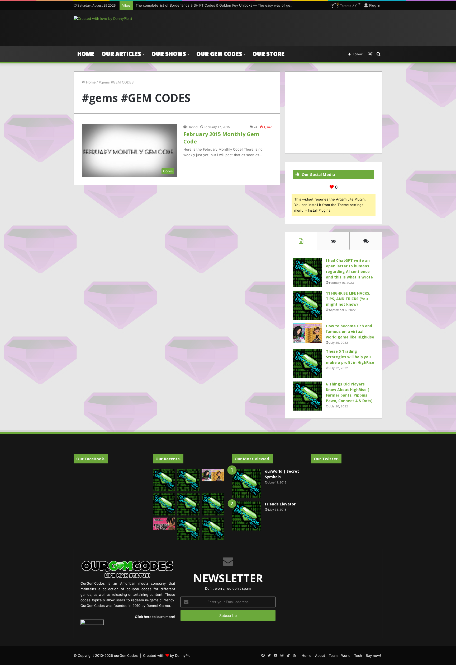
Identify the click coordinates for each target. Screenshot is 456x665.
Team (333, 655)
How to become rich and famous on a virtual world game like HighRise (350, 331)
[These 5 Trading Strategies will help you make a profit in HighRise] (307, 363)
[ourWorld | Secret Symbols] (246, 483)
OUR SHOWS (168, 54)
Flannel (192, 127)
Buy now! (373, 655)
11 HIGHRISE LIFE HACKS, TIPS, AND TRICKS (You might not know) (348, 299)
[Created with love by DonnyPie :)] (103, 18)
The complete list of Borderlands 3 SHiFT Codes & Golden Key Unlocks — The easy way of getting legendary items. (231, 5)
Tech (358, 655)
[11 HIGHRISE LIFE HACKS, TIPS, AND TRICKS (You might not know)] (307, 305)
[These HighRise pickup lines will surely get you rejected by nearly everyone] (164, 524)
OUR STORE (268, 54)
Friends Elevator (280, 503)
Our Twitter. (326, 458)
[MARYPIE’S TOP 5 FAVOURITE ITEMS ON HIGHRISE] (213, 529)
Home (85, 54)
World (345, 655)
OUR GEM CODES (219, 54)
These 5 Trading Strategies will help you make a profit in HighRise (350, 357)
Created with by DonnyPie (167, 655)
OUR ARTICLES (121, 54)
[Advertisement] (281, 27)
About (320, 655)
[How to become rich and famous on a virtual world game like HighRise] (307, 333)
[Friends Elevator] (246, 516)
